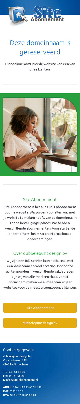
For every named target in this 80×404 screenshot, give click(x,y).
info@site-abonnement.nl (22, 379)
